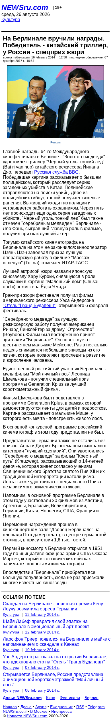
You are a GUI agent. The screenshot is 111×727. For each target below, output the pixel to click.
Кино (50, 697)
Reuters (55, 142)
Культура (10, 19)
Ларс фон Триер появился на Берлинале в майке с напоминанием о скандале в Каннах (56, 642)
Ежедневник (61, 706)
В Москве (39, 711)
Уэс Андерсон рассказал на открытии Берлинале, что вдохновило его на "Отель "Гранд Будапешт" (55, 659)
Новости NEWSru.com (27, 716)
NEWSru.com (24, 7)
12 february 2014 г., (42, 632)
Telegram (96, 706)
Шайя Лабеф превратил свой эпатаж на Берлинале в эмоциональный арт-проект (46, 624)
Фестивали (70, 697)
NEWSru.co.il (14, 711)
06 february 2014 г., (42, 690)
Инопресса (61, 711)
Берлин (91, 697)
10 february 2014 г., (42, 649)
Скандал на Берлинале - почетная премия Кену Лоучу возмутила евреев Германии (53, 606)
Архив (40, 706)
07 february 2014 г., (42, 667)
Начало (10, 706)
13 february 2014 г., (42, 614)
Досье (26, 706)
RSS (80, 706)
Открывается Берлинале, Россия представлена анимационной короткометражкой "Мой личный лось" (53, 679)
